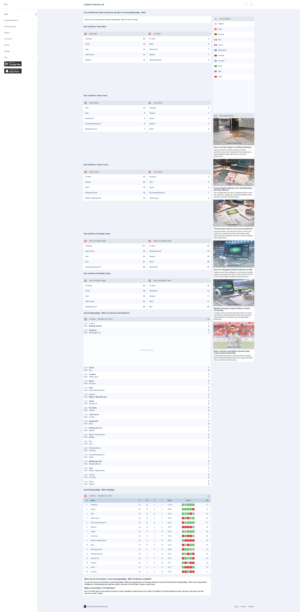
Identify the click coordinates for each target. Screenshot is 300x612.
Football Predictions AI (100, 607)
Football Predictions (20, 21)
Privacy (243, 607)
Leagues (7, 33)
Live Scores (8, 39)
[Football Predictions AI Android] (19, 63)
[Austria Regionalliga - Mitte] (208, 319)
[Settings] (246, 4)
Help (20, 58)
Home (6, 14)
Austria (92, 319)
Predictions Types (20, 27)
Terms (236, 607)
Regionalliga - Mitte (105, 319)
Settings (7, 51)
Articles (6, 45)
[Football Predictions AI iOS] (19, 70)
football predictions (101, 584)
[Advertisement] (147, 77)
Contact (251, 607)
